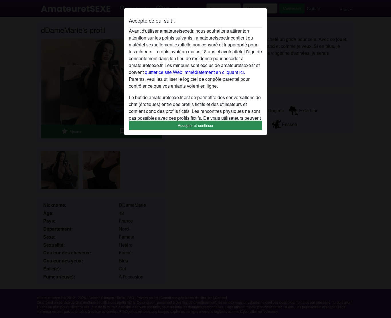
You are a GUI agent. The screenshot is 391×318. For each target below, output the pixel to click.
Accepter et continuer (195, 125)
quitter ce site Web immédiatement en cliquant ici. (195, 72)
